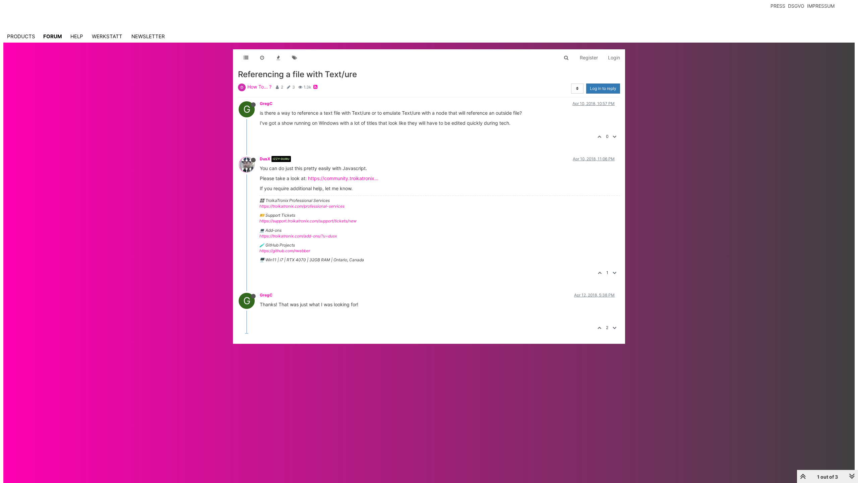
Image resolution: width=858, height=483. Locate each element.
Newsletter (148, 36)
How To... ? (259, 87)
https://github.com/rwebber (284, 250)
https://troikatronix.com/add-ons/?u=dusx (298, 235)
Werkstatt (107, 36)
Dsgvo (796, 6)
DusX (265, 158)
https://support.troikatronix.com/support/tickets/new (308, 220)
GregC (266, 103)
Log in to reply (603, 88)
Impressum (821, 6)
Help (76, 36)
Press (778, 6)
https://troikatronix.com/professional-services (302, 206)
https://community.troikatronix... (343, 178)
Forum (52, 36)
